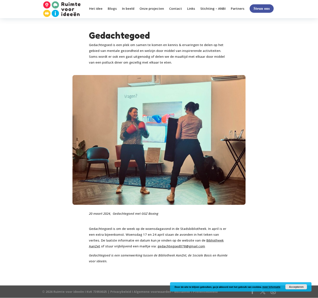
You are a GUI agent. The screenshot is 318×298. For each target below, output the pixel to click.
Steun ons (262, 8)
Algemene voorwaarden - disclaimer (162, 292)
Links (191, 9)
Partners (237, 9)
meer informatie (271, 286)
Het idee (96, 9)
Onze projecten (152, 9)
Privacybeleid (121, 292)
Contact (175, 9)
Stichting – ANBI (213, 9)
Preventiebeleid (205, 292)
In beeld (128, 9)
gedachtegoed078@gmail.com (181, 246)
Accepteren (296, 287)
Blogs (112, 9)
